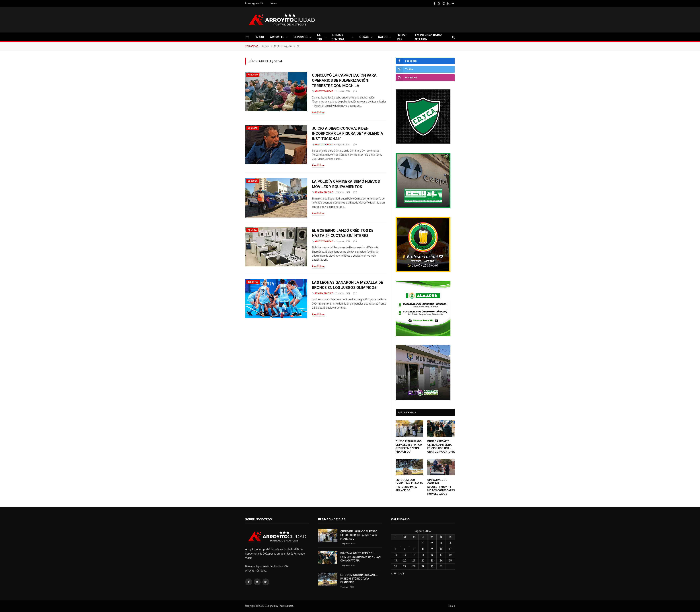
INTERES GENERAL (338, 37)
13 (404, 554)
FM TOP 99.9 (401, 37)
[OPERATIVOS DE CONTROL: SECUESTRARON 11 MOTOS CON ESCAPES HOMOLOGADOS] (441, 467)
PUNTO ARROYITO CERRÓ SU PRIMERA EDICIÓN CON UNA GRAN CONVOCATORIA (441, 446)
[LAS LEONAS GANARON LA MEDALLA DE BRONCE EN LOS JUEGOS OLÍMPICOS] (276, 299)
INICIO (260, 37)
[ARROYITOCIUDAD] (281, 20)
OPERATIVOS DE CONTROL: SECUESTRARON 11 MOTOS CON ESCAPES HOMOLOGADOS (441, 487)
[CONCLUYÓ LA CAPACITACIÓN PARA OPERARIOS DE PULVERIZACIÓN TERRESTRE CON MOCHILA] (276, 91)
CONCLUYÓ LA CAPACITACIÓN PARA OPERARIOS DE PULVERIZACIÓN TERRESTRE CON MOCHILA (344, 80)
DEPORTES (300, 37)
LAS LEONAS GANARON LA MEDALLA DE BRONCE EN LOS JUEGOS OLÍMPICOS (347, 285)
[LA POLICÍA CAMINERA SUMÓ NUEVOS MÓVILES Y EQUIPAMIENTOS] (276, 198)
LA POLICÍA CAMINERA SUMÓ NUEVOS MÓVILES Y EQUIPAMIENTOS (346, 184)
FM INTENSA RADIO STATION (428, 37)
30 (432, 566)
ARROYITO (277, 37)
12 (395, 554)
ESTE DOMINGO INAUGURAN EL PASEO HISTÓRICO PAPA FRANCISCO (409, 485)
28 (413, 566)
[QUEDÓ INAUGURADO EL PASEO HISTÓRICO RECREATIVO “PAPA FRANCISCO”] (409, 428)
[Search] (453, 37)
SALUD (383, 37)
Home (274, 3)
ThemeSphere (286, 606)
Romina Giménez (324, 192)
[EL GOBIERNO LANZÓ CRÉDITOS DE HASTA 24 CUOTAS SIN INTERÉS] (276, 247)
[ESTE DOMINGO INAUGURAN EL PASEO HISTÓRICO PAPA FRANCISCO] (409, 467)
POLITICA (252, 230)
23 (432, 560)
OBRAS (364, 37)
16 (432, 554)
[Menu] (247, 37)
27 (404, 566)
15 (422, 554)
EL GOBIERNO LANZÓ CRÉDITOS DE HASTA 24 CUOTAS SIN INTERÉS (343, 233)
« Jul (393, 573)
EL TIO (319, 37)
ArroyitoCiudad (324, 91)
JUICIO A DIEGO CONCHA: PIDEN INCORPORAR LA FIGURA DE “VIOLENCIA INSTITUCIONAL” (347, 133)
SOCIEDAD (253, 128)
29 (422, 566)
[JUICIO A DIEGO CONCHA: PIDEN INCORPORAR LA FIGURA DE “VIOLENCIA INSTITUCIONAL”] (276, 144)
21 (413, 560)
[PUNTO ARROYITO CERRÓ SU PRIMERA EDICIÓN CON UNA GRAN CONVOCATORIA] (441, 428)
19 (395, 560)
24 (441, 560)
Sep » (401, 573)
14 (413, 554)
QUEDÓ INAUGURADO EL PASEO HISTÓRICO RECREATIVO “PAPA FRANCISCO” (409, 446)
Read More (318, 112)
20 (404, 560)
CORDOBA (252, 181)
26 (395, 566)
